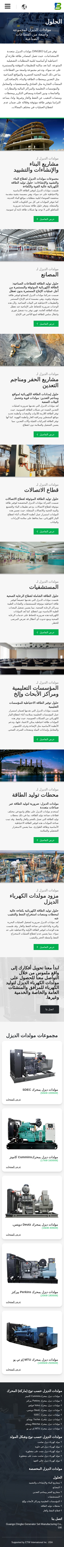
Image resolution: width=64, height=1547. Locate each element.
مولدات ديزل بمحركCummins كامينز (34, 1158)
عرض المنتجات (13, 1099)
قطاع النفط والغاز (51, 1510)
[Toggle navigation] (7, 6)
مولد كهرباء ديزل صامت (49, 1442)
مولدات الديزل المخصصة (45, 1468)
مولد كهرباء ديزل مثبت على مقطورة (43, 1451)
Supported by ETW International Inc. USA (32, 1542)
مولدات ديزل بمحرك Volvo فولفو (44, 1405)
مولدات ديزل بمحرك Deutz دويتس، (35, 1226)
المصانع (56, 1487)
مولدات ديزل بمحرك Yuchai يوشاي (43, 1419)
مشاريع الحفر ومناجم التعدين (34, 380)
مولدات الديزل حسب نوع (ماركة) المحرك (34, 1391)
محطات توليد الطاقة (35, 793)
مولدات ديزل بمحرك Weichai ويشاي (42, 1424)
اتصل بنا (57, 1519)
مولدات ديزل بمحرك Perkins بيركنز (35, 1293)
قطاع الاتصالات (41, 488)
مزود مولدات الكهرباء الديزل (34, 897)
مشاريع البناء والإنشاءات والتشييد (36, 165)
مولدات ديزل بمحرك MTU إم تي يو (35, 1361)
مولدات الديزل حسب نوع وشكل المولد (36, 1437)
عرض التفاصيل (47, 219)
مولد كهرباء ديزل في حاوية (47, 1446)
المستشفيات (44, 585)
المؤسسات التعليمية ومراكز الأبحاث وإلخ (35, 689)
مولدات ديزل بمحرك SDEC (40, 1091)
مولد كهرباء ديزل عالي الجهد (46, 1460)
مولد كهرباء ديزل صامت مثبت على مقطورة (39, 1456)
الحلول (57, 1477)
